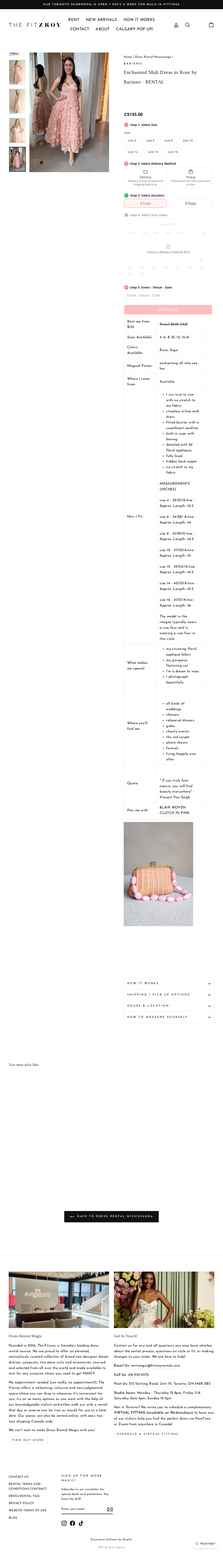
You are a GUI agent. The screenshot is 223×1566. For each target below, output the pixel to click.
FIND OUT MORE (28, 1440)
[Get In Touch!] (164, 1300)
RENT (73, 20)
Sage (174, 350)
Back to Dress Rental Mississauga (114, 1216)
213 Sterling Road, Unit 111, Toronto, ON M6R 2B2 (170, 1384)
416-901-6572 (138, 1375)
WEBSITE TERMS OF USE (28, 1510)
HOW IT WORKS (139, 20)
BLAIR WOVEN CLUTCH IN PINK (175, 810)
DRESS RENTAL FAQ (24, 1496)
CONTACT (79, 29)
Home (128, 57)
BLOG (13, 1518)
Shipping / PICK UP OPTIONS (158, 994)
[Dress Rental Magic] (59, 1300)
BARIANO (133, 63)
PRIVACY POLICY (21, 1503)
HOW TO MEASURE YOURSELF (157, 1017)
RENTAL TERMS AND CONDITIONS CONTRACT (28, 1486)
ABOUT (103, 29)
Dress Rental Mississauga (153, 57)
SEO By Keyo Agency (111, 1547)
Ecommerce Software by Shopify (111, 1539)
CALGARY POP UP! (134, 29)
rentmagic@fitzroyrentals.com (155, 1365)
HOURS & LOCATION (148, 1005)
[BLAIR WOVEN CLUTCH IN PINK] (158, 925)
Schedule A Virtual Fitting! (148, 1434)
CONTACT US (19, 1477)
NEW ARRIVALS (101, 20)
